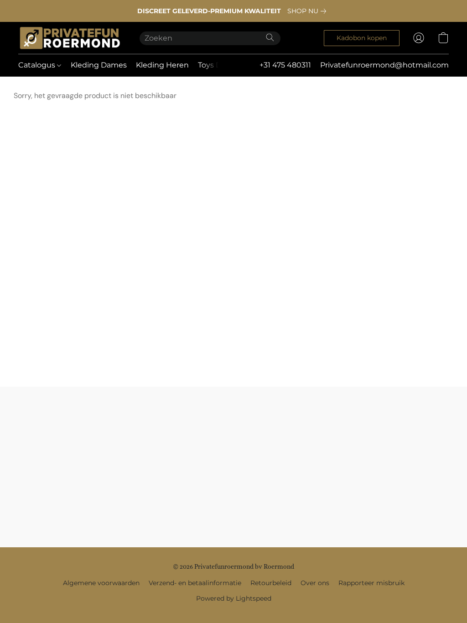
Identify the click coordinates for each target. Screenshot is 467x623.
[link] (308, 10)
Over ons (315, 583)
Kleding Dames (99, 65)
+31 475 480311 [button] (285, 65)
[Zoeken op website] (270, 37)
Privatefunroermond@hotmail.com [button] (384, 65)
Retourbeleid (270, 583)
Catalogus (37, 65)
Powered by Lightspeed (233, 598)
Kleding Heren (162, 65)
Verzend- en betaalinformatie (195, 583)
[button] (69, 37)
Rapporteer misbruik (371, 583)
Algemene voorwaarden (101, 583)
